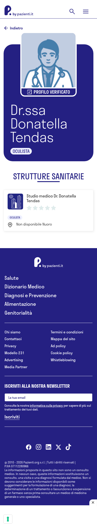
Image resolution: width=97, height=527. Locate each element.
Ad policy (58, 346)
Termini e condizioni (67, 332)
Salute (11, 278)
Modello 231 (14, 353)
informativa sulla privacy (46, 405)
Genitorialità (18, 312)
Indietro (16, 28)
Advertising (14, 360)
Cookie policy (62, 353)
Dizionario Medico (24, 286)
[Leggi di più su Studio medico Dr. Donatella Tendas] (48, 210)
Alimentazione (20, 304)
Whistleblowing (63, 360)
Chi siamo (12, 332)
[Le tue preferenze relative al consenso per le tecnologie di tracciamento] (8, 519)
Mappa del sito (63, 339)
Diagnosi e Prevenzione (30, 295)
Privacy (10, 346)
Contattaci (13, 339)
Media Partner (16, 367)
